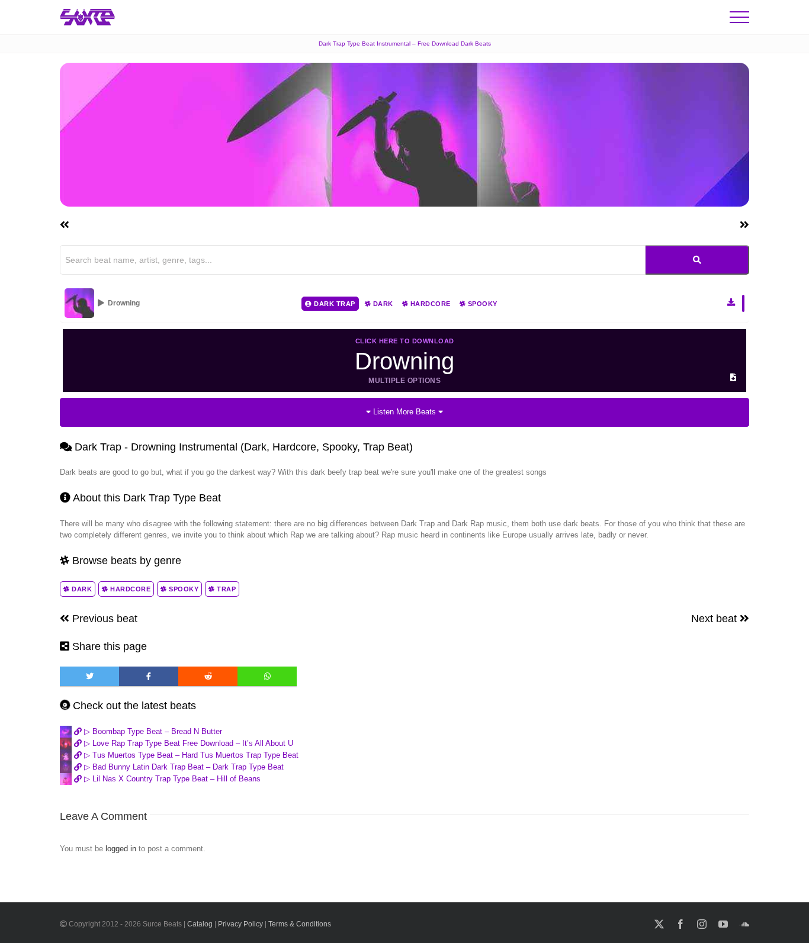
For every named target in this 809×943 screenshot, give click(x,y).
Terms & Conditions (299, 924)
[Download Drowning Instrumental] (731, 302)
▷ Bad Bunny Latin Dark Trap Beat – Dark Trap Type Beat (183, 766)
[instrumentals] (697, 260)
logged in (120, 848)
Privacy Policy (240, 924)
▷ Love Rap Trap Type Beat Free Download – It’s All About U (187, 743)
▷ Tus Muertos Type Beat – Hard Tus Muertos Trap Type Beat (190, 755)
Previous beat (103, 619)
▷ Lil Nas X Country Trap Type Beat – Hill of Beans (171, 778)
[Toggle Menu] (739, 17)
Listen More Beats (404, 411)
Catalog (200, 924)
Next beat (715, 619)
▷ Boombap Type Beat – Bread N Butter (152, 731)
